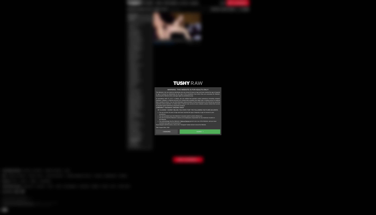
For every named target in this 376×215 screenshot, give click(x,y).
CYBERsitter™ (160, 107)
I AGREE (199, 131)
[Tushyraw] (188, 83)
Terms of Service (185, 121)
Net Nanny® (168, 107)
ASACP (182, 107)
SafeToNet (176, 107)
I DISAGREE (167, 131)
